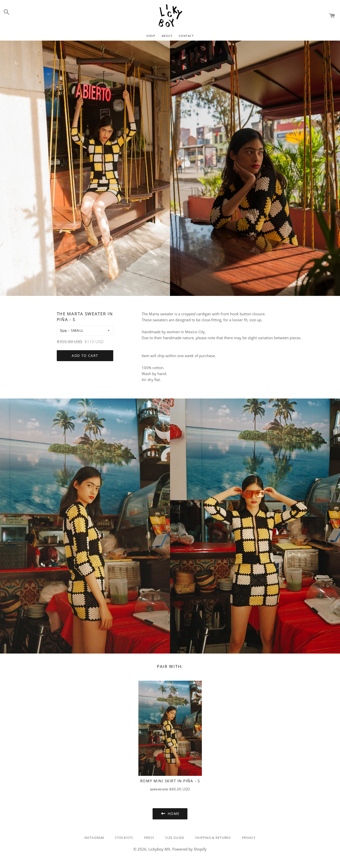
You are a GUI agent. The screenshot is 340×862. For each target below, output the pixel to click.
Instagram (94, 838)
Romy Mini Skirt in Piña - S (170, 780)
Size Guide (174, 838)
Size (63, 330)
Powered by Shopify (189, 849)
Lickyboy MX (159, 849)
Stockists (124, 838)
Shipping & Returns (213, 838)
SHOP (150, 36)
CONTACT (186, 36)
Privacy (249, 838)
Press (149, 838)
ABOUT (167, 36)
